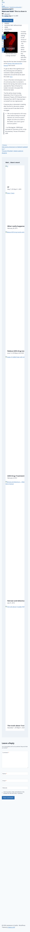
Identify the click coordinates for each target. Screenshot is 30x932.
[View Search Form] (4, 37)
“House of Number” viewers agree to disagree (12, 151)
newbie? (6, 23)
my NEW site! (7, 20)
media (6, 27)
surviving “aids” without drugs (13, 25)
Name (4, 773)
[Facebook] (2, 35)
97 (8, 187)
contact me (7, 16)
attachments (8, 29)
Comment (5, 752)
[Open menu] (3, 49)
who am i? (7, 14)
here (11, 77)
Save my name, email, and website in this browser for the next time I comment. (14, 792)
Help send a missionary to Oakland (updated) (15, 146)
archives (6, 31)
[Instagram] (3, 35)
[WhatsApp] (5, 35)
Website (4, 788)
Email (4, 781)
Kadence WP (11, 927)
